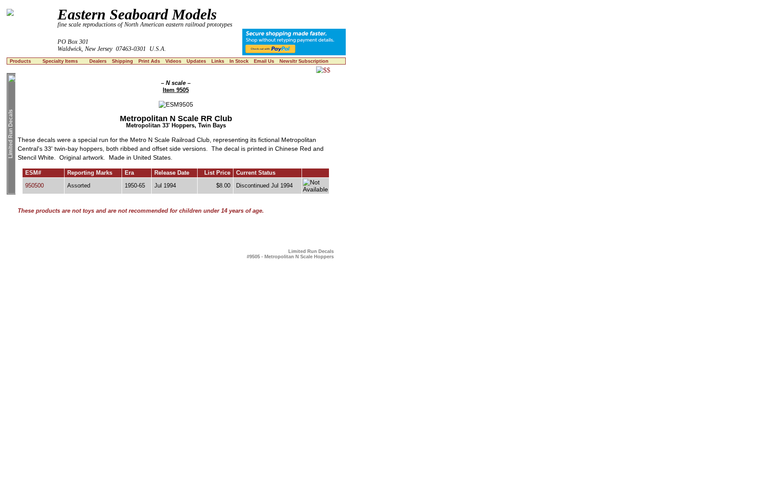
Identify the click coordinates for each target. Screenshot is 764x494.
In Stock (238, 61)
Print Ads (149, 61)
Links (217, 61)
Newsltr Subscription (304, 61)
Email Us (264, 61)
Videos (173, 61)
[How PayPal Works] (294, 53)
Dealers (98, 61)
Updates (196, 61)
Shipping (122, 61)
